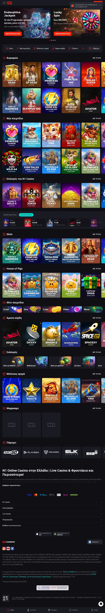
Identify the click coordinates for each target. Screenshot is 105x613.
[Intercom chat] (100, 604)
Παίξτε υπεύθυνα (69, 572)
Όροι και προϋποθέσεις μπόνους (15, 26)
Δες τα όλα (97, 58)
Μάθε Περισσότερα (13, 34)
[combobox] (95, 541)
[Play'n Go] (11, 452)
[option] (9, 48)
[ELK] (71, 452)
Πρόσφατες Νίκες (26, 215)
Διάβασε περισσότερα (11, 485)
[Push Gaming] (51, 452)
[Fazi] (91, 452)
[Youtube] (8, 548)
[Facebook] (12, 548)
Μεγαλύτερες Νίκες (10, 215)
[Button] (100, 5)
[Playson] (31, 452)
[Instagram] (4, 548)
